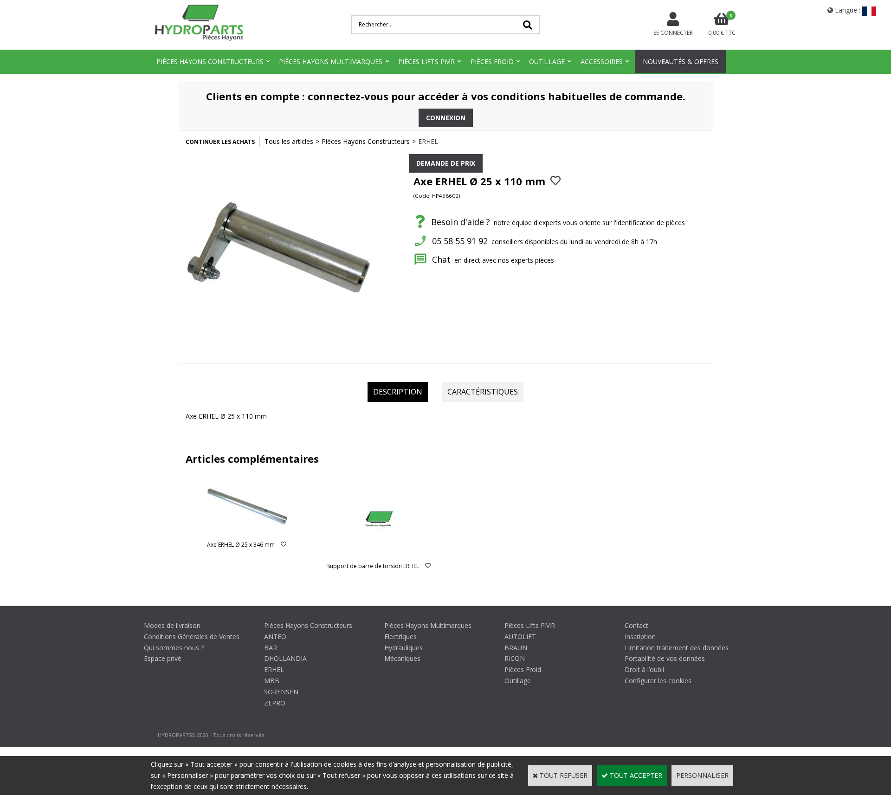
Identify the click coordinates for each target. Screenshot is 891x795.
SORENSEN (281, 691)
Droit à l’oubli (644, 669)
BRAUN (515, 647)
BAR (270, 647)
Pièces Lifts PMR (426, 61)
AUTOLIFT (520, 636)
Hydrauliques (403, 647)
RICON (514, 658)
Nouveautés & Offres (680, 61)
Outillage (547, 61)
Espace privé (162, 658)
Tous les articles (289, 141)
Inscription (640, 636)
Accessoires (602, 61)
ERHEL (428, 141)
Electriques (400, 636)
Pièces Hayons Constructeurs (210, 61)
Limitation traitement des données (677, 647)
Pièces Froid (492, 61)
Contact (636, 625)
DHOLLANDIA (285, 658)
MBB (271, 680)
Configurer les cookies (658, 680)
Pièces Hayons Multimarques (330, 61)
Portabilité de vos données (665, 658)
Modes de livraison (172, 625)
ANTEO (275, 636)
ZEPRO (274, 702)
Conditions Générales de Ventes (191, 636)
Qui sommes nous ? (174, 647)
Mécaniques (402, 658)
